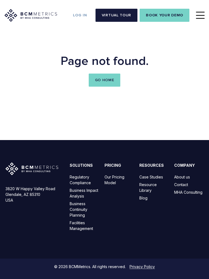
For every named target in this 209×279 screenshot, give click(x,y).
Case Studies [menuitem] (151, 177)
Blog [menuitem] (143, 198)
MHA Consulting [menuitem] (188, 192)
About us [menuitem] (182, 177)
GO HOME (104, 80)
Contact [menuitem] (181, 184)
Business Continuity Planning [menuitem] (78, 209)
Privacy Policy (142, 266)
